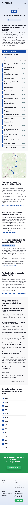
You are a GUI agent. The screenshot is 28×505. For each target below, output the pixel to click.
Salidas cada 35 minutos (15, 19)
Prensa (3, 484)
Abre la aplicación (6, 193)
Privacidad (17, 486)
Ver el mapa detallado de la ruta (12, 205)
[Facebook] (19, 496)
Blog (3, 482)
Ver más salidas (7, 58)
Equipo (16, 482)
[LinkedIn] (21, 496)
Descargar (19, 500)
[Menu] (25, 3)
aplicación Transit (11, 254)
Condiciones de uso (19, 487)
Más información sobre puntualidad (13, 293)
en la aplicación (11, 45)
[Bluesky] (17, 496)
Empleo (16, 484)
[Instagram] (15, 496)
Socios (3, 491)
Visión (16, 480)
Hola (3, 478)
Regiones (4, 480)
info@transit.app (19, 493)
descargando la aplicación (20, 329)
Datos (3, 497)
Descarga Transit (13, 468)
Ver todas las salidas (8, 266)
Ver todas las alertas (8, 232)
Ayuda (3, 486)
